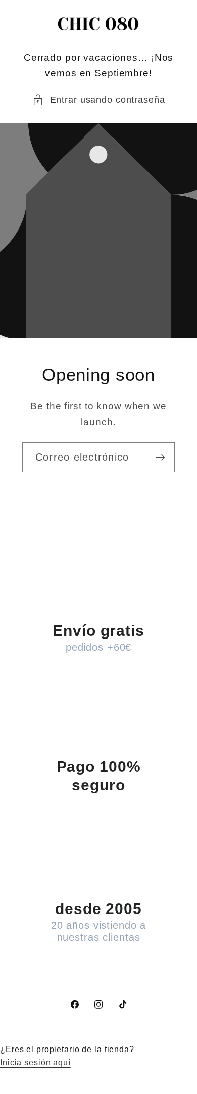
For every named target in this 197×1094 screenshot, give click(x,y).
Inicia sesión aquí (35, 1062)
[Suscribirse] (160, 457)
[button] (98, 100)
